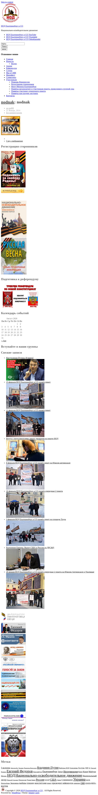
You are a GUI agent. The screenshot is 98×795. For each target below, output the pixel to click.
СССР (47, 780)
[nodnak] (10, 134)
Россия (40, 779)
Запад (60, 772)
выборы (22, 783)
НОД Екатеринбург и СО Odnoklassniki (23, 39)
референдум (68, 783)
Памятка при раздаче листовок (24, 93)
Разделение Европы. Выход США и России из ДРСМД (30, 548)
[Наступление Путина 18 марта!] (25, 380)
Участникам (11, 80)
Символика (11, 77)
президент (57, 783)
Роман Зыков (31, 780)
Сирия (59, 780)
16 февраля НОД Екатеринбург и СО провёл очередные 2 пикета (34, 491)
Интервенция (70, 771)
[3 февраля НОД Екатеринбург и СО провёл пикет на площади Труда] (25, 545)
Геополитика (74, 768)
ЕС (89, 768)
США (53, 779)
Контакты (10, 96)
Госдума (81, 768)
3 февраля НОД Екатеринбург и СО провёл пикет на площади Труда (36, 519)
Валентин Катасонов (30, 768)
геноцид (30, 783)
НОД (11, 775)
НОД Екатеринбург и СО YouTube (21, 35)
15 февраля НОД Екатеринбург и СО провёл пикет (28, 382)
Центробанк (5, 783)
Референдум (11, 68)
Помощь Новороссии (20, 82)
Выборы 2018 (64, 768)
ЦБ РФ (88, 780)
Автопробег (14, 768)
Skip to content (7, 2)
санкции (77, 783)
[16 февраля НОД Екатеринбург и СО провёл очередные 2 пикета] (25, 517)
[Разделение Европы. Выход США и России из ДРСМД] (25, 570)
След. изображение (14, 141)
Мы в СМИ (11, 73)
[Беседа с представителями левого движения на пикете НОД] (25, 461)
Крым (85, 772)
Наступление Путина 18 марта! (19, 358)
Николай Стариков (12, 780)
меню (4, 49)
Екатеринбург (49, 771)
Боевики (21, 768)
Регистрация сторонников (22, 84)
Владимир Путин (48, 767)
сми (83, 782)
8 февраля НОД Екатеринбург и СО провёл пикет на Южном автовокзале (38, 463)
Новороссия (22, 780)
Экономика (14, 783)
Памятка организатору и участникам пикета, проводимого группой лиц (42, 89)
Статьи (9, 70)
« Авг (3, 341)
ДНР (86, 768)
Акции (9, 66)
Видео (14, 64)
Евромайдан (37, 772)
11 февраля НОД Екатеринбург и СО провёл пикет (28, 410)
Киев (80, 772)
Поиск (4, 46)
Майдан (92, 771)
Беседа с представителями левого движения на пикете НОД (32, 439)
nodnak (7, 102)
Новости (10, 61)
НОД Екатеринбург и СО (12, 26)
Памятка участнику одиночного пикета (28, 91)
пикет (49, 783)
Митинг (4, 776)
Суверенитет (67, 780)
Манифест (10, 75)
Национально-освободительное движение (48, 775)
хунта (88, 783)
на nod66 (10, 108)
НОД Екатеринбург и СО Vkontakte (21, 37)
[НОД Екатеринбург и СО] (3, 790)
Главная (9, 59)
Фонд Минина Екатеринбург (23, 86)
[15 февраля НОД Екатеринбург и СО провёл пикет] (25, 408)
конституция (40, 783)
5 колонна (5, 768)
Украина (79, 779)
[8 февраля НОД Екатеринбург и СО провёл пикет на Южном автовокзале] (25, 489)
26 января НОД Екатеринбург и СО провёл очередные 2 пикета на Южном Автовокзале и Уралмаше (50, 572)
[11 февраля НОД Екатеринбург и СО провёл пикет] (25, 436)
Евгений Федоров (20, 771)
